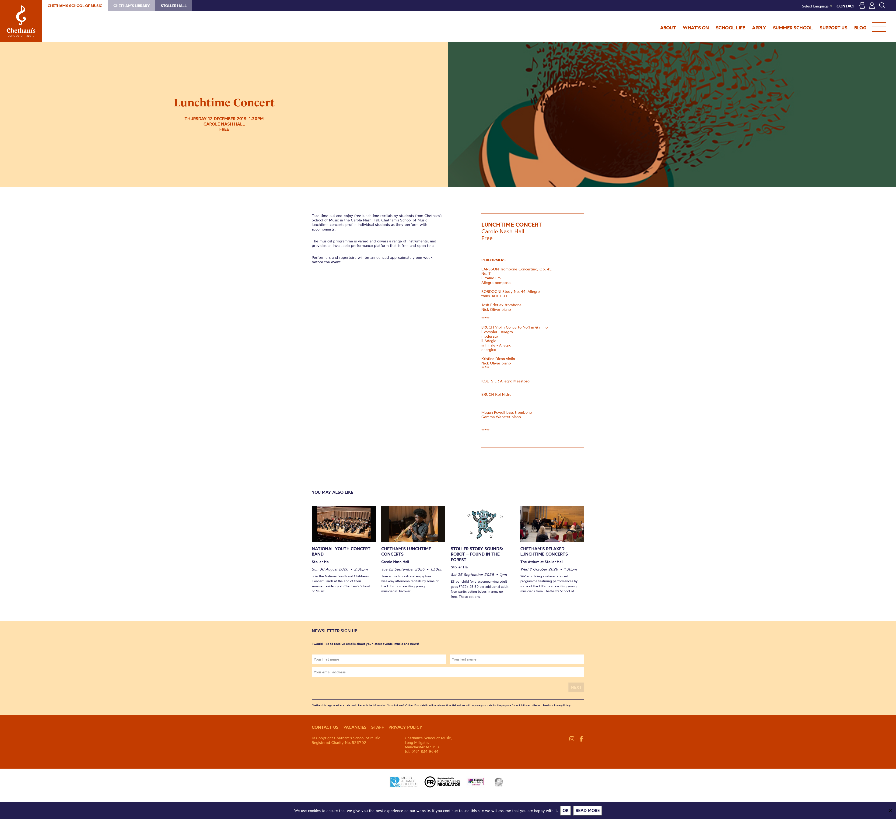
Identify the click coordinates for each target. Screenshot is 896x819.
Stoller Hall (173, 5)
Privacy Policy (562, 705)
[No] (890, 810)
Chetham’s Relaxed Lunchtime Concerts (544, 551)
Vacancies (355, 727)
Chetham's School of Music (21, 21)
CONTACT (845, 6)
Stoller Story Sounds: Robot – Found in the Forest (477, 554)
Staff (377, 727)
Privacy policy (405, 727)
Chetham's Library (131, 5)
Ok (566, 810)
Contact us (325, 727)
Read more (588, 810)
